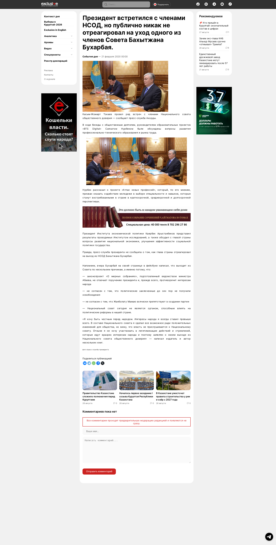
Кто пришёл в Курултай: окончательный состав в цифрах (213, 25)
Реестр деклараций (55, 60)
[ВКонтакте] (85, 363)
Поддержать (163, 4)
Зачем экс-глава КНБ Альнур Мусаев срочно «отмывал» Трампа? (212, 41)
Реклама (48, 70)
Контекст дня (52, 16)
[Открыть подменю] (71, 36)
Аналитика (50, 36)
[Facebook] (198, 5)
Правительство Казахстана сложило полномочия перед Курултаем (99, 396)
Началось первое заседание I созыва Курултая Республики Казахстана (136, 396)
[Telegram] (214, 4)
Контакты (48, 74)
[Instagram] (206, 5)
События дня (90, 56)
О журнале (49, 79)
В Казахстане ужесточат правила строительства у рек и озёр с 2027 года (173, 396)
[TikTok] (230, 4)
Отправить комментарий (99, 471)
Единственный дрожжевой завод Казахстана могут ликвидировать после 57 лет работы (213, 60)
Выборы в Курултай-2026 (53, 23)
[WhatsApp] (93, 363)
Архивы (48, 42)
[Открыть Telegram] (269, 537)
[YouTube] (222, 5)
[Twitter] (102, 363)
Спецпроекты (52, 54)
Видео (48, 48)
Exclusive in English (55, 29)
